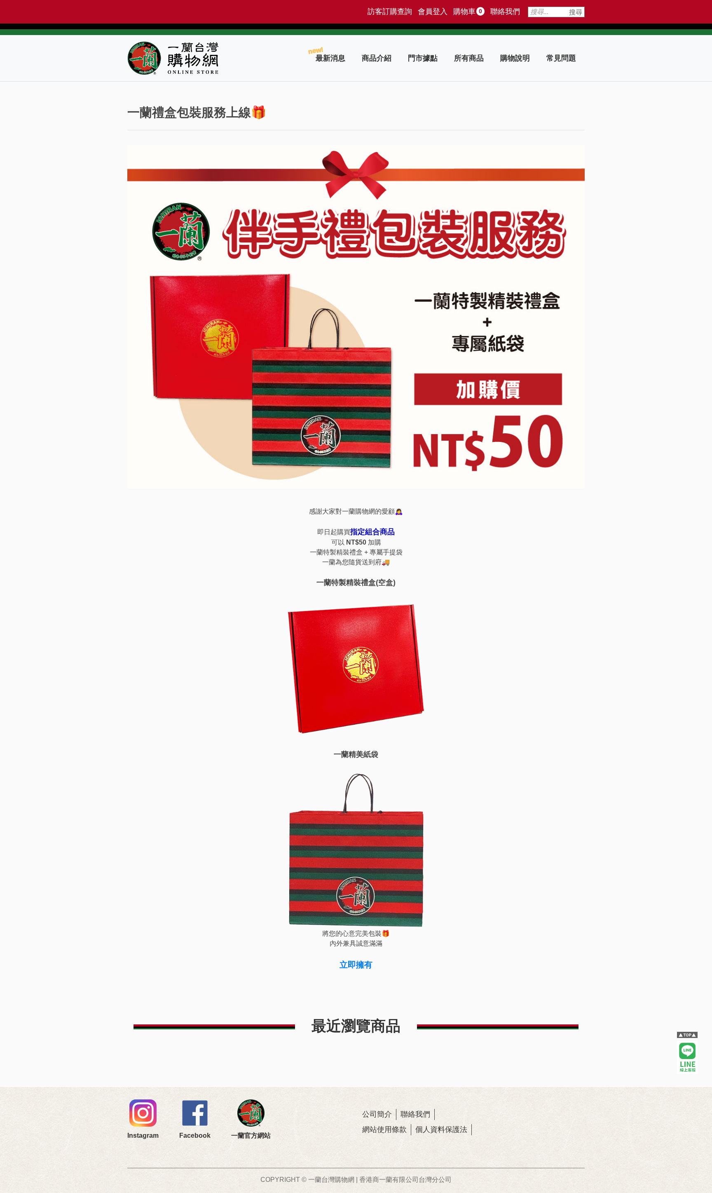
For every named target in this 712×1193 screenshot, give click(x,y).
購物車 (467, 11)
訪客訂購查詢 (390, 11)
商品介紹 (376, 58)
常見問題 (561, 58)
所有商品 (469, 58)
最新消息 (330, 58)
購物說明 (515, 58)
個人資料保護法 (441, 1129)
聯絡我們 (505, 11)
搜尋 (575, 12)
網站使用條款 (384, 1129)
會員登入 (432, 11)
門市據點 (423, 58)
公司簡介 (377, 1114)
